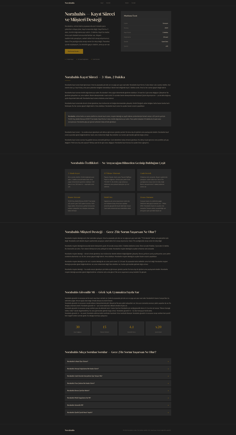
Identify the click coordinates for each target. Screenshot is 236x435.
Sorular (134, 3)
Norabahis (70, 2)
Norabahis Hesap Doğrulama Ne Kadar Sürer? (83, 369)
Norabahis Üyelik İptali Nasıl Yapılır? (79, 412)
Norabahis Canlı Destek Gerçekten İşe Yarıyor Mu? (84, 376)
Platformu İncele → (74, 51)
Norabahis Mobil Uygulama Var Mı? (79, 398)
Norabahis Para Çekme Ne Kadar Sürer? (81, 383)
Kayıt (102, 3)
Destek (108, 3)
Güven (127, 3)
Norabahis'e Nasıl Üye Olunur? (77, 361)
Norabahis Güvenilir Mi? (75, 405)
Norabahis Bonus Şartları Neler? (78, 390)
